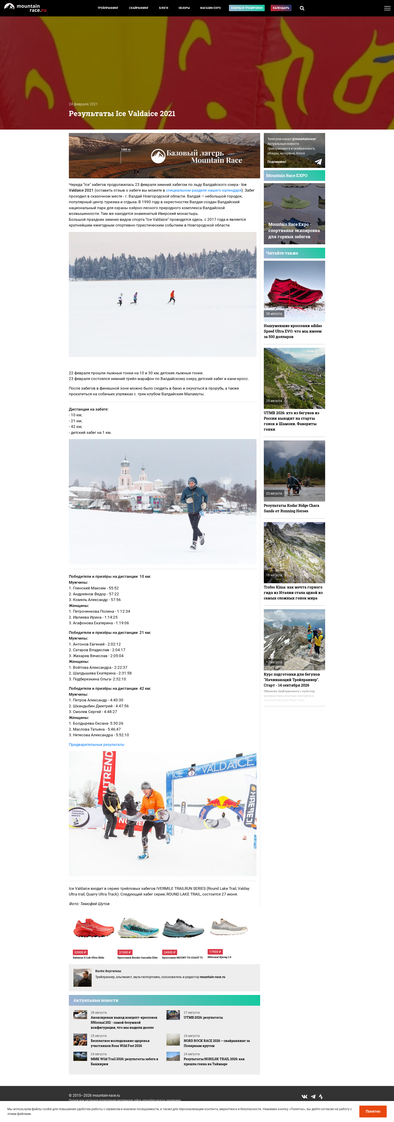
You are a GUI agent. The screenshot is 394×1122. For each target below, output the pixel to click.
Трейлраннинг (108, 8)
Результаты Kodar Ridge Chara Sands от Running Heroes (291, 508)
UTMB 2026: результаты (203, 1017)
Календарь (281, 8)
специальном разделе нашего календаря (203, 190)
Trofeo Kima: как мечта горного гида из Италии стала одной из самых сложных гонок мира (293, 592)
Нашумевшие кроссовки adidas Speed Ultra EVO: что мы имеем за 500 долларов (293, 331)
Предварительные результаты (96, 744)
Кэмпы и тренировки (246, 8)
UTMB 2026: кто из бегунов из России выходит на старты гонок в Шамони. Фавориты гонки (291, 421)
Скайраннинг (139, 8)
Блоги (163, 8)
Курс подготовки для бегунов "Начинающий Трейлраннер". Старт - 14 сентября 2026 (292, 679)
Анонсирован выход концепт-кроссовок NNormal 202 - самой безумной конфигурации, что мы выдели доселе (124, 1022)
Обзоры (184, 8)
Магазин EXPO (210, 8)
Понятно (373, 1111)
